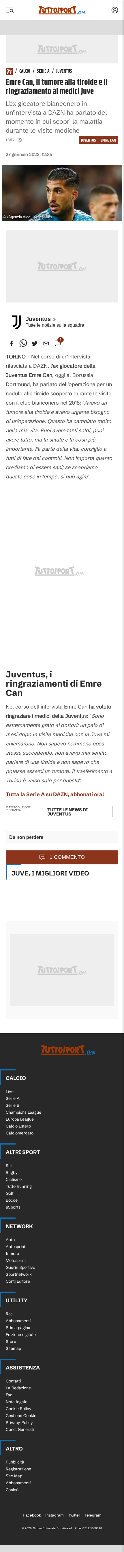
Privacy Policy (19, 1422)
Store (11, 1341)
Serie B (12, 1105)
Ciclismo (14, 1179)
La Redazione (18, 1388)
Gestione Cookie (21, 1415)
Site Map (14, 1475)
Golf (10, 1193)
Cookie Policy (18, 1408)
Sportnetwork (19, 1274)
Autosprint (15, 1246)
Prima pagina (18, 1327)
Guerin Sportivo (20, 1267)
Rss (9, 1313)
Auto (10, 1239)
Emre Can (108, 140)
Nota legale (16, 1401)
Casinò (12, 1489)
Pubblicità (15, 1462)
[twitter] (34, 343)
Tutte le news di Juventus (67, 812)
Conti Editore (18, 1281)
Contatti (13, 1381)
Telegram (93, 1515)
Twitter (74, 1515)
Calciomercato (19, 1133)
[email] (46, 343)
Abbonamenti (18, 1320)
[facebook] (11, 343)
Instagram (54, 1515)
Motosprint (16, 1260)
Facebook (32, 1515)
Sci (9, 1165)
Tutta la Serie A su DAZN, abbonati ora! (55, 794)
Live (10, 1091)
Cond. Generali (20, 1429)
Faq (9, 1394)
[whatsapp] (23, 343)
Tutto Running (19, 1186)
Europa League (20, 1119)
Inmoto (12, 1253)
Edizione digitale (21, 1334)
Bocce (12, 1200)
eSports (13, 1207)
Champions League (23, 1112)
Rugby (12, 1172)
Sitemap (13, 1348)
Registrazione (18, 1469)
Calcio (24, 71)
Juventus (64, 71)
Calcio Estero (18, 1126)
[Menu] (10, 10)
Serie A (43, 71)
